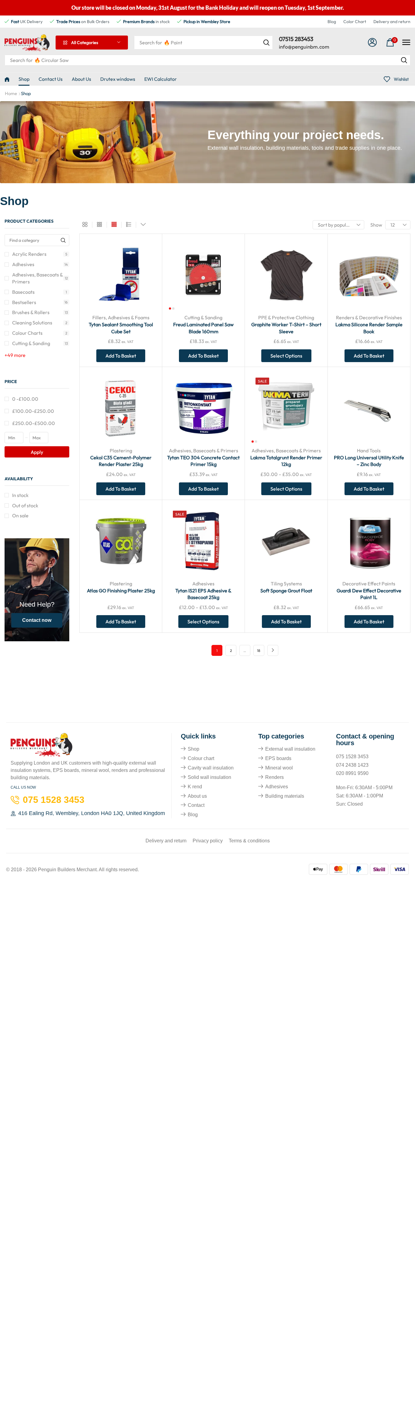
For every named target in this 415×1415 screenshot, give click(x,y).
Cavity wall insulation (211, 767)
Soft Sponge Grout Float (286, 591)
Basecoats (39, 292)
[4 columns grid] (114, 225)
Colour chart (201, 758)
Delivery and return (391, 21)
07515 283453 (296, 39)
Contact (196, 805)
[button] (372, 42)
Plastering (121, 450)
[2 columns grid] (85, 225)
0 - (25, 399)
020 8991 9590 (352, 773)
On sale (20, 515)
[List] (128, 225)
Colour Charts (39, 333)
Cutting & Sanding (40, 343)
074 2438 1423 (352, 765)
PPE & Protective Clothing (286, 317)
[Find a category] (63, 240)
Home (11, 93)
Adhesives (40, 264)
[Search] (266, 42)
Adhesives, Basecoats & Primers (40, 278)
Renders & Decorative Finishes (369, 317)
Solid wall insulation (209, 777)
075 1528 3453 (352, 756)
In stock (20, 495)
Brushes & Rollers (40, 312)
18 (258, 650)
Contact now (36, 620)
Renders (274, 777)
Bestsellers (40, 302)
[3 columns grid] (99, 225)
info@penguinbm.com (304, 46)
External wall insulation (290, 749)
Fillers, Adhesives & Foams (120, 317)
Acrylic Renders (39, 254)
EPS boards (278, 758)
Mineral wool (279, 767)
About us (197, 796)
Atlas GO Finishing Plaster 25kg (121, 591)
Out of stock (25, 505)
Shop (193, 749)
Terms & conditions (249, 840)
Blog (332, 21)
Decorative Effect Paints (368, 584)
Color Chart (354, 21)
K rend (195, 786)
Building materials (284, 796)
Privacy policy (208, 840)
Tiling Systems (286, 584)
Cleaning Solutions (39, 323)
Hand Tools (369, 450)
